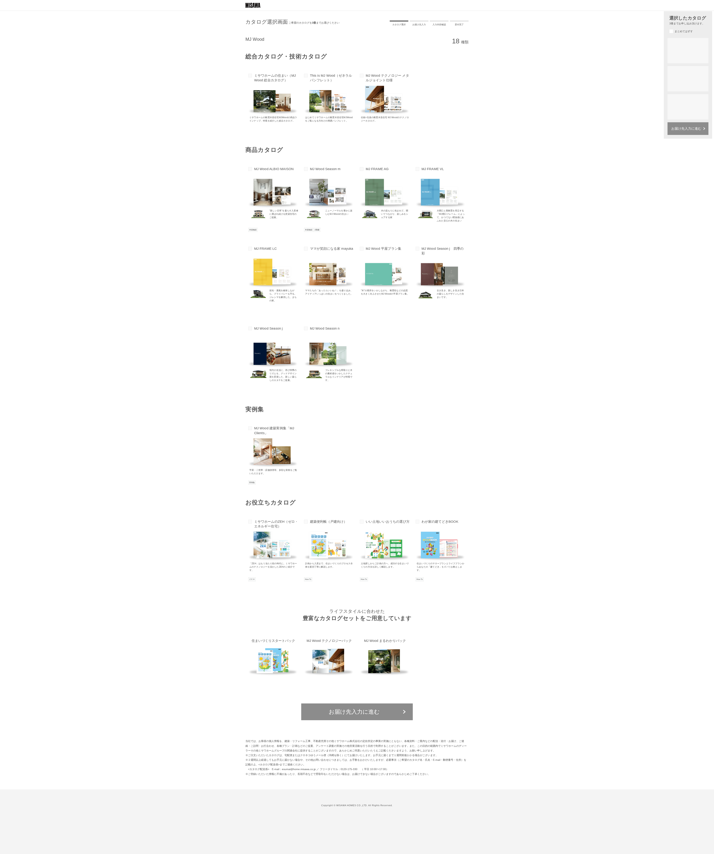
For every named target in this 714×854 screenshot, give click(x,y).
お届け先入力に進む (354, 712)
